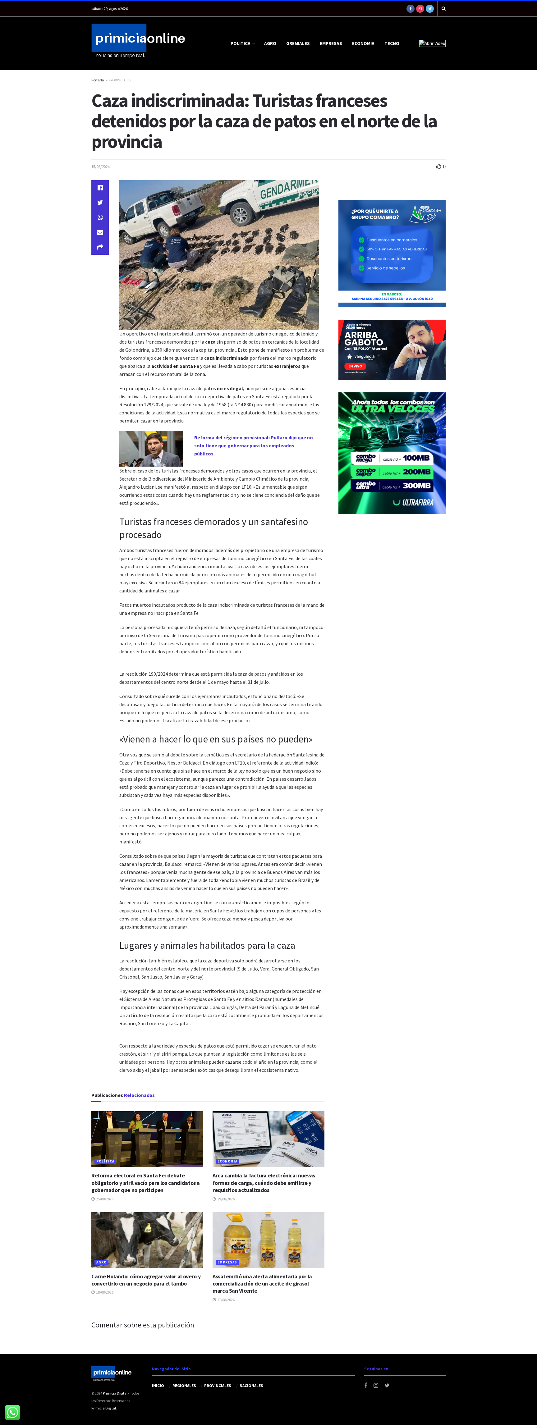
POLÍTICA (105, 1161)
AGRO (270, 43)
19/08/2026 (226, 1199)
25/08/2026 (104, 1199)
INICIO (158, 1385)
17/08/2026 (226, 1299)
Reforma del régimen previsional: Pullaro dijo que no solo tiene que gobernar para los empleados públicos (253, 445)
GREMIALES (298, 43)
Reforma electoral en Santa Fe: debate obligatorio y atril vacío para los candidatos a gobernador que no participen (145, 1183)
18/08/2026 (104, 1292)
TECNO (391, 43)
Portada (97, 80)
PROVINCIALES (119, 80)
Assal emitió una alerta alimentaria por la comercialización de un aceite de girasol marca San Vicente (262, 1284)
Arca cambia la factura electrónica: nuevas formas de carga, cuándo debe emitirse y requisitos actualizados (264, 1183)
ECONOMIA (363, 43)
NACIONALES (251, 1385)
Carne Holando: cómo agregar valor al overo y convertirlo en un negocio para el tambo (145, 1280)
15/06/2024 (100, 166)
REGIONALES (184, 1385)
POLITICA (240, 43)
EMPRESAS (331, 43)
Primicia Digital (115, 1393)
